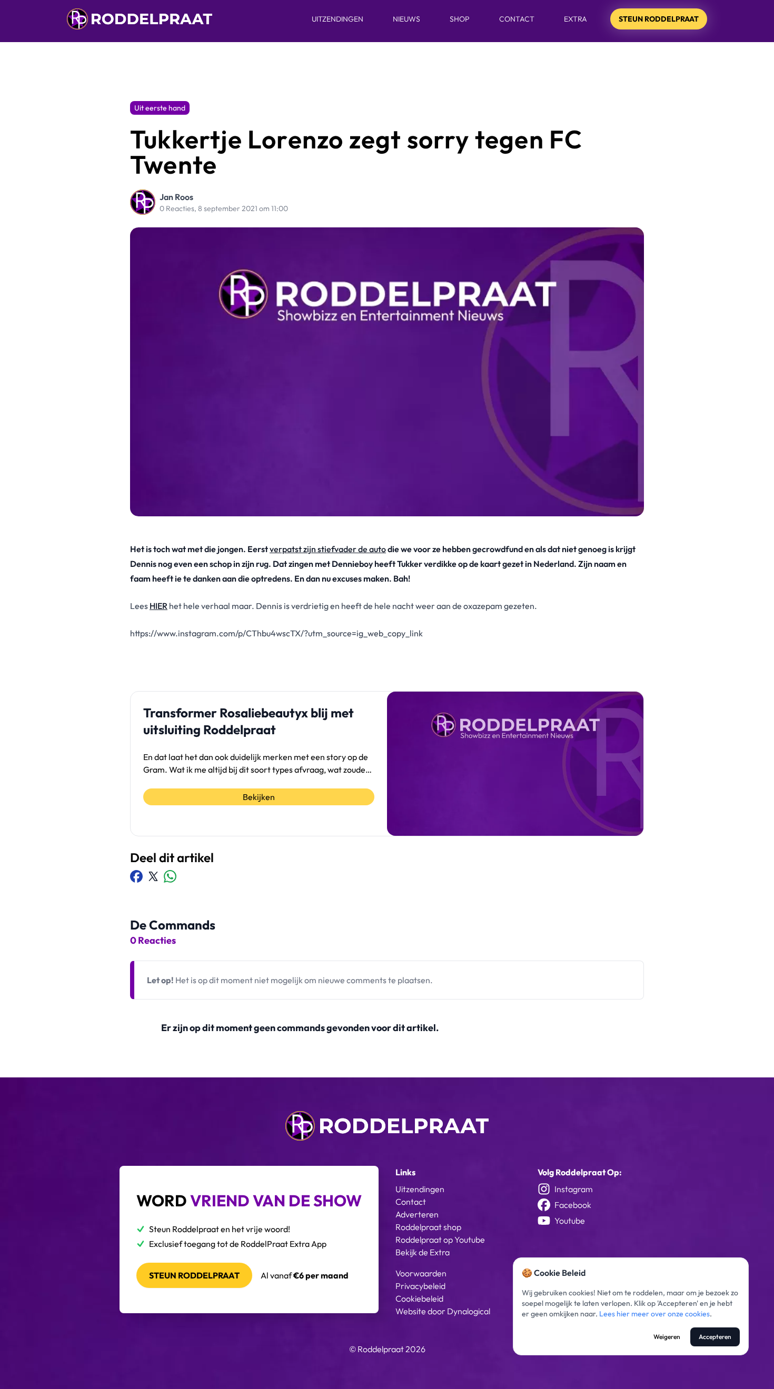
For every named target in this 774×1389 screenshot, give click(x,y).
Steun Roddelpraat (659, 19)
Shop (460, 19)
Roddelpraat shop (428, 1227)
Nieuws (406, 19)
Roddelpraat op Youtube (440, 1239)
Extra (575, 19)
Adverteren (417, 1214)
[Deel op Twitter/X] (153, 876)
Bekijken (259, 797)
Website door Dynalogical (442, 1311)
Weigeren (666, 1337)
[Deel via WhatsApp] (170, 876)
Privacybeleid (420, 1286)
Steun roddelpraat (194, 1275)
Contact (516, 19)
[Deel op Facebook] (136, 876)
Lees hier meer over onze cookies (654, 1313)
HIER (158, 606)
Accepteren (715, 1337)
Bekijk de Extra (422, 1252)
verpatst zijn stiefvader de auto (328, 549)
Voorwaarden (420, 1273)
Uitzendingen (337, 19)
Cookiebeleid (419, 1298)
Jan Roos (176, 197)
